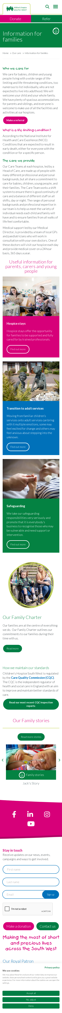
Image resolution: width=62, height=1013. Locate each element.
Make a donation (18, 926)
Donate (15, 18)
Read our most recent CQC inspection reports (31, 704)
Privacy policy (52, 967)
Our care (16, 53)
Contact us (48, 926)
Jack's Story (31, 783)
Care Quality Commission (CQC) (32, 677)
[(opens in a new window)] (14, 814)
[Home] (16, 8)
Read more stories (31, 736)
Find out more (18, 349)
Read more (12, 648)
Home (6, 53)
